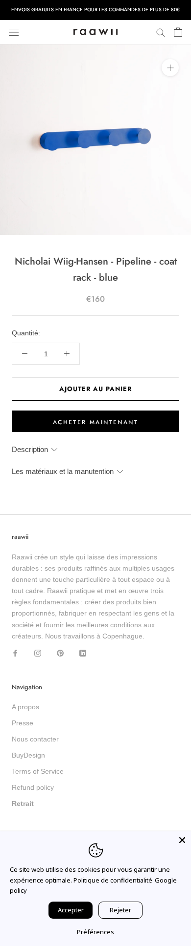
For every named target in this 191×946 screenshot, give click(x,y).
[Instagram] (37, 652)
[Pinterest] (60, 652)
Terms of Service (38, 771)
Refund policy (33, 787)
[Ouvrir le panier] (178, 32)
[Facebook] (15, 652)
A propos (25, 707)
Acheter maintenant (95, 422)
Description (30, 449)
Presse (22, 723)
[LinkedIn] (82, 652)
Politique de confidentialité (112, 880)
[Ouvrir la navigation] (14, 32)
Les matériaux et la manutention (63, 471)
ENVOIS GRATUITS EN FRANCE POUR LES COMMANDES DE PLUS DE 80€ (95, 9)
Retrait (23, 803)
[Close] (182, 840)
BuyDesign (28, 755)
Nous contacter (35, 739)
